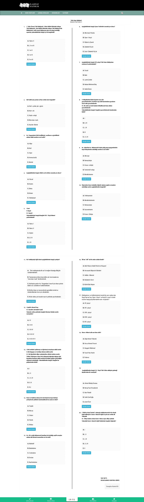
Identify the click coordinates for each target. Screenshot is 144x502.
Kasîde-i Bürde (33, 125)
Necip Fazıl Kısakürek (90, 388)
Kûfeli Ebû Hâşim (89, 284)
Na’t (30, 148)
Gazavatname (88, 210)
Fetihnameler (88, 196)
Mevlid (31, 162)
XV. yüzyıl (86, 303)
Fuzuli (86, 70)
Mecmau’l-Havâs (89, 33)
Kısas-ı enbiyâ (88, 165)
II (84, 448)
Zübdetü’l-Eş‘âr (88, 47)
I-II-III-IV (31, 334)
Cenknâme (32, 453)
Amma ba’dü (32, 158)
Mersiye (86, 156)
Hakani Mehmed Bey (90, 84)
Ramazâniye (87, 160)
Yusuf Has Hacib (89, 353)
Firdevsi (86, 357)
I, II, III (86, 137)
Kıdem (31, 184)
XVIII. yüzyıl (87, 317)
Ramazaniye (88, 205)
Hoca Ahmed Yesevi (90, 343)
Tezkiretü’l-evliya (89, 170)
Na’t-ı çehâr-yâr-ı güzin (36, 106)
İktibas (31, 425)
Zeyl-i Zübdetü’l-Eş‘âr (90, 51)
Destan (31, 458)
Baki (85, 75)
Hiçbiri (31, 233)
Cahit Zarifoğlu (88, 397)
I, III (30, 242)
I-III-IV (31, 330)
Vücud (31, 179)
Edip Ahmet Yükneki (90, 339)
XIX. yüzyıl (87, 322)
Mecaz (31, 411)
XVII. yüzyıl (87, 312)
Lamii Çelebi (88, 80)
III (84, 132)
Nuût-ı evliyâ (32, 115)
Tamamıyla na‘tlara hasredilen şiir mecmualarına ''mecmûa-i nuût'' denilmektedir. (43, 278)
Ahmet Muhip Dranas (91, 383)
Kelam (30, 193)
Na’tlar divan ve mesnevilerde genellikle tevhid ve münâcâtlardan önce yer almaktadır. (43, 291)
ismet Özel (87, 402)
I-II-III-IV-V (32, 339)
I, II (30, 373)
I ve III (30, 55)
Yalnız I (31, 224)
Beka (31, 189)
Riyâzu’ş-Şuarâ (88, 42)
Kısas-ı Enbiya (88, 214)
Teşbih (31, 406)
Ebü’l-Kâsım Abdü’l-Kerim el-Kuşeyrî (95, 266)
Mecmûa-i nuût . (33, 120)
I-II (30, 320)
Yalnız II (31, 41)
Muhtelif (31, 444)
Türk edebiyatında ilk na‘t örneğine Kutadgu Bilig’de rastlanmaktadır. (44, 271)
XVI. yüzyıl (87, 308)
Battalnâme (32, 448)
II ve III (30, 59)
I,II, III (30, 238)
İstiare (31, 415)
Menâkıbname (88, 174)
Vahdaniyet (32, 198)
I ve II (30, 50)
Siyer (30, 153)
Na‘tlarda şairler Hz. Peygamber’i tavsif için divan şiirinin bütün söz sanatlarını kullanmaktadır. (45, 285)
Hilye (30, 144)
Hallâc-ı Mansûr (89, 275)
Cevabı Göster (31, 64)
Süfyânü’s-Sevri (88, 280)
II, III (85, 123)
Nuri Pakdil (87, 393)
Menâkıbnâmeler (89, 200)
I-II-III (30, 325)
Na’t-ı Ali (31, 111)
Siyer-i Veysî (88, 38)
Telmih (31, 420)
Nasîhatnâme (33, 462)
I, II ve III (31, 46)
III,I (29, 387)
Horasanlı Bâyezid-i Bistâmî (92, 271)
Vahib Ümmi (87, 89)
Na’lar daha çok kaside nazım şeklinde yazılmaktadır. (44, 297)
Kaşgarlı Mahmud (89, 348)
